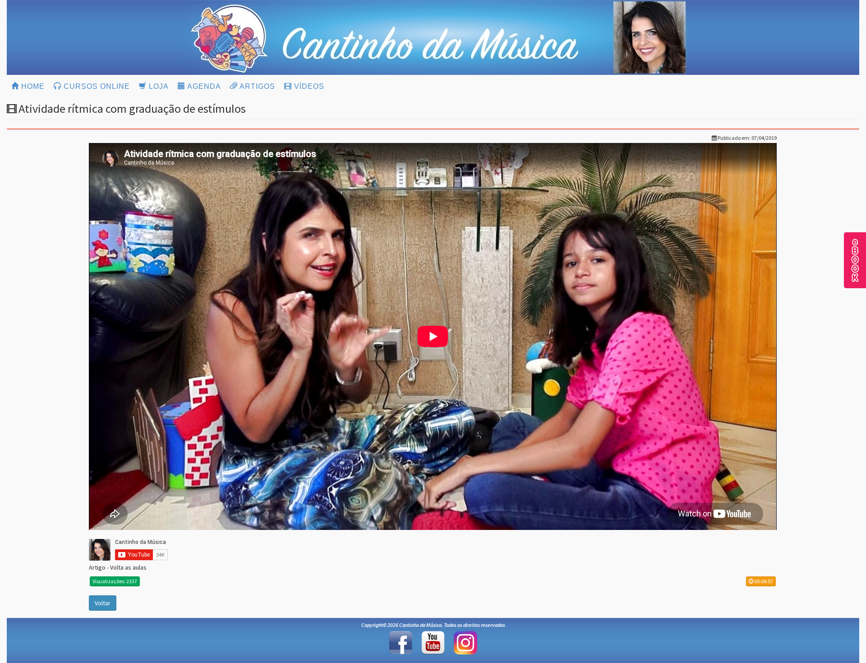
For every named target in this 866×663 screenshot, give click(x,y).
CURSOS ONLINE (95, 86)
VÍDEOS (308, 86)
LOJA (158, 86)
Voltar (103, 603)
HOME (32, 86)
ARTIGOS (256, 86)
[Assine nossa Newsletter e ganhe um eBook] (855, 259)
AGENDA (203, 86)
